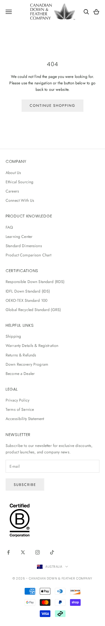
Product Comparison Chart (28, 255)
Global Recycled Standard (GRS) (33, 309)
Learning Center (19, 236)
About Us (13, 172)
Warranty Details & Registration (32, 345)
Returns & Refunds (21, 355)
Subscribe (25, 484)
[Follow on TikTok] (52, 552)
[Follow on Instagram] (37, 552)
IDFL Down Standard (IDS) (28, 291)
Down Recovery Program (27, 364)
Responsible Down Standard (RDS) (35, 281)
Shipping (13, 336)
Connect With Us (20, 200)
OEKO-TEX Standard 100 (26, 300)
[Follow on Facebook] (8, 552)
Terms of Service (20, 409)
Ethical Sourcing (19, 182)
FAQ (9, 227)
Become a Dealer (20, 373)
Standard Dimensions (24, 246)
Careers (12, 191)
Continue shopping (52, 105)
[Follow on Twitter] (23, 552)
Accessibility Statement (25, 418)
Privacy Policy (17, 400)
